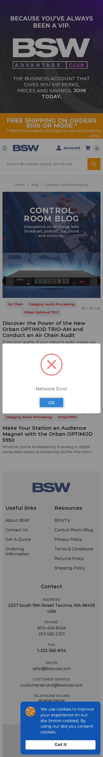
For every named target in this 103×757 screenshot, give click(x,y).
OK (51, 402)
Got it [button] (60, 744)
